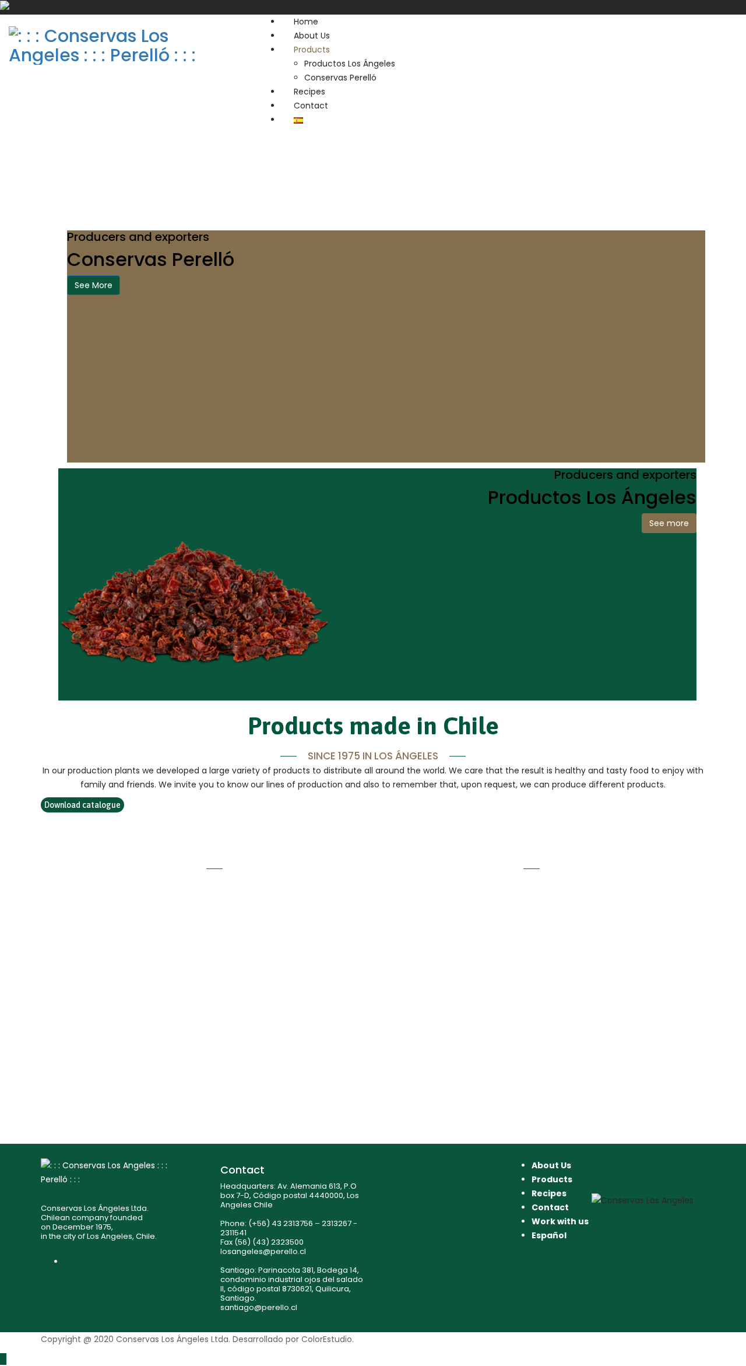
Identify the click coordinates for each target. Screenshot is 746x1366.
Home (306, 21)
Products (312, 49)
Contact (311, 105)
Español (549, 1235)
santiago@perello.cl (258, 1307)
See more (669, 523)
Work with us (560, 1221)
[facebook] (67, 1261)
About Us (312, 35)
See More (93, 285)
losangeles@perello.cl (263, 1251)
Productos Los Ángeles (349, 63)
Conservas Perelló (340, 77)
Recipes (309, 91)
